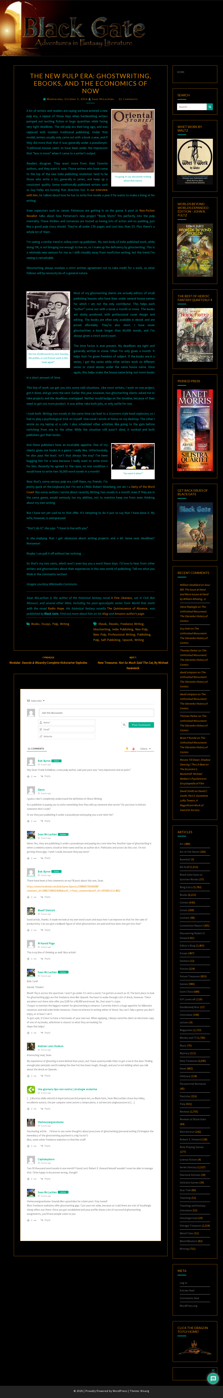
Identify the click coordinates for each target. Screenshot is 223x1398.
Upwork (127, 640)
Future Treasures (190, 976)
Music (183, 1045)
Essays (45, 624)
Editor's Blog (187, 945)
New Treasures (188, 1060)
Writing (64, 624)
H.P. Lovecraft (188, 999)
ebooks (113, 624)
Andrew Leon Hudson (51, 1046)
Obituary (185, 1076)
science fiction (188, 1159)
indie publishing (122, 629)
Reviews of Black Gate (193, 1119)
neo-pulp (141, 629)
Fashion (184, 961)
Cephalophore (46, 1159)
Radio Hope (56, 608)
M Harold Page (46, 943)
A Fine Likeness (121, 598)
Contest (185, 917)
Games (184, 984)
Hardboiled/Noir (189, 1007)
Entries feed (187, 1290)
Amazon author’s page (129, 614)
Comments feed (189, 1298)
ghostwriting (101, 629)
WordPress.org (188, 1305)
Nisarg (144, 1391)
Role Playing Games (192, 1147)
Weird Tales (187, 1233)
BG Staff (184, 867)
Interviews (186, 1014)
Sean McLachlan (103, 99)
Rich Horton (187, 1131)
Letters (184, 1022)
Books (35, 624)
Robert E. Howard (190, 1139)
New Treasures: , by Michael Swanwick (133, 663)
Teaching (185, 1197)
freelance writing (132, 624)
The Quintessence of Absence (127, 608)
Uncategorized (188, 1218)
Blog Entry (186, 887)
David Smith (187, 791)
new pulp (99, 634)
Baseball (185, 859)
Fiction (184, 968)
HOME (180, 72)
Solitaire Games (189, 1182)
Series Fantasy (188, 1167)
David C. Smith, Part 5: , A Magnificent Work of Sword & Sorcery (194, 800)
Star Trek (185, 1190)
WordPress (120, 1391)
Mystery (184, 1053)
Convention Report (191, 925)
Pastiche (185, 1096)
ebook (102, 624)
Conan (183, 910)
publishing (144, 634)
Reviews (184, 1111)
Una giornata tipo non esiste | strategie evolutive (67, 1089)
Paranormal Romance (193, 1083)
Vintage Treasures (190, 1225)
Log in (183, 1282)
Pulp (55, 624)
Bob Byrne (44, 760)
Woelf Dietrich (46, 910)
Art (182, 844)
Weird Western (188, 1241)
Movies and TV (188, 1037)
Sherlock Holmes (190, 1175)
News (183, 1068)
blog (105, 614)
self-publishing (110, 640)
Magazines (186, 1030)
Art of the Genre (189, 851)
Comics (184, 902)
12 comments (128, 99)
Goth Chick (186, 991)
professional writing (121, 634)
